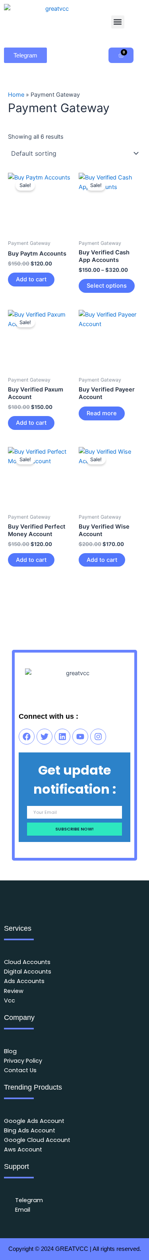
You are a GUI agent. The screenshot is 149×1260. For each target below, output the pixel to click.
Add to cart (31, 279)
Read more (102, 413)
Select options (107, 285)
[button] (117, 22)
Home (16, 94)
